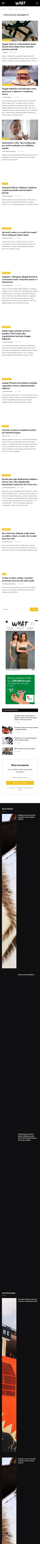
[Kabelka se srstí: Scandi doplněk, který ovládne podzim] (7, 740)
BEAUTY (5, 139)
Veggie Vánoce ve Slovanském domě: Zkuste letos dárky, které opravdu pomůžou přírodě (19, 47)
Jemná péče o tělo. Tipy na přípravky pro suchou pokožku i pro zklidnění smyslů (18, 145)
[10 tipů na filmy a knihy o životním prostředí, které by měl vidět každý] (20, 565)
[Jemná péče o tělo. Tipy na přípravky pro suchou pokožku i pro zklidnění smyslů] (20, 130)
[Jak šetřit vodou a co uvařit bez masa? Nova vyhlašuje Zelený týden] (20, 219)
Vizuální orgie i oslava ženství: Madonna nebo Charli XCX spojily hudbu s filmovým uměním (25, 717)
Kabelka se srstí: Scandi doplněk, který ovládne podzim (26, 817)
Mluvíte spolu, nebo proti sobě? (24, 748)
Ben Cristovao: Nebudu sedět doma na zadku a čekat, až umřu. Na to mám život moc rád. (19, 536)
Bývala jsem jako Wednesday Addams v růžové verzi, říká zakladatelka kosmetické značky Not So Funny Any (20, 482)
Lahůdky (5, 426)
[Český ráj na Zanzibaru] (9, 1050)
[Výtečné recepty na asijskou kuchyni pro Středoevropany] (20, 417)
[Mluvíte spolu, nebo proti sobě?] (7, 751)
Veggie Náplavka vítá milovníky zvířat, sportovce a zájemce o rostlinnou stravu (19, 91)
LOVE (4, 574)
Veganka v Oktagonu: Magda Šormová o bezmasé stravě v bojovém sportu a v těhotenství (20, 279)
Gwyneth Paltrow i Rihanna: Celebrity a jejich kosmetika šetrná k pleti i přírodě (19, 190)
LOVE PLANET (6, 40)
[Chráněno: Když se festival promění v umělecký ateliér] (7, 730)
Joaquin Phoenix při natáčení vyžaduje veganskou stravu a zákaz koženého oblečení (19, 385)
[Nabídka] (3, 3)
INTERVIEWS (6, 273)
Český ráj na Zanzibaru (26, 974)
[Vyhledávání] (37, 3)
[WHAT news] (21, 3)
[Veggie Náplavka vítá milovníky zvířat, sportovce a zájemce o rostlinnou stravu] (20, 75)
